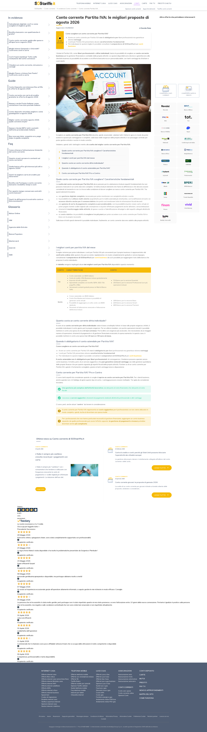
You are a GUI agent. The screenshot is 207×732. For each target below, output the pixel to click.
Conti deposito (146, 671)
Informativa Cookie (126, 716)
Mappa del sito (146, 694)
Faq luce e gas (101, 688)
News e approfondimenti (151, 690)
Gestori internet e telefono (50, 706)
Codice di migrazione (49, 697)
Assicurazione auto (125, 674)
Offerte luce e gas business (105, 681)
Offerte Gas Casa (102, 679)
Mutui (142, 678)
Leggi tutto (40, 489)
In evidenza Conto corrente (67, 9)
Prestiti (143, 682)
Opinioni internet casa (49, 704)
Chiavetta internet (77, 695)
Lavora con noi (164, 716)
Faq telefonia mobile (78, 690)
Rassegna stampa (82, 716)
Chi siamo (42, 716)
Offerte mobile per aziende (80, 683)
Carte (142, 675)
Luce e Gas (101, 671)
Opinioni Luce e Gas (103, 683)
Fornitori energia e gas (104, 697)
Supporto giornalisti (68, 716)
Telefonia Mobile (79, 671)
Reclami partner (152, 716)
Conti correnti (125, 687)
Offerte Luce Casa (102, 677)
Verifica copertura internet (50, 702)
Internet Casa (48, 671)
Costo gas (100, 695)
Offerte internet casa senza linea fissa (55, 679)
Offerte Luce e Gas (102, 674)
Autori (49, 716)
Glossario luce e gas (103, 690)
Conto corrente (49, 9)
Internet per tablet (77, 693)
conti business (101, 257)
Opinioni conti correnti (133, 9)
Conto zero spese (124, 691)
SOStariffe (38, 9)
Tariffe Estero (76, 681)
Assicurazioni (125, 671)
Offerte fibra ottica (48, 677)
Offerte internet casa (48, 674)
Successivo (31, 529)
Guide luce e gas (102, 686)
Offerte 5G (74, 679)
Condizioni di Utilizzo (97, 716)
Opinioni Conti (123, 695)
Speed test (45, 695)
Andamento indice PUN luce (106, 699)
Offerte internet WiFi (48, 683)
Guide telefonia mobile (79, 688)
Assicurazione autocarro (127, 681)
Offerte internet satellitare (50, 686)
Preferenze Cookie (139, 716)
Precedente (21, 529)
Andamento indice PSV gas (106, 702)
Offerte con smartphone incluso (82, 677)
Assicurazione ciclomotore (127, 679)
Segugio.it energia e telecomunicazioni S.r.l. (63, 726)
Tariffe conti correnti (164, 9)
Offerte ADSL (46, 688)
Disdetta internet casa (49, 699)
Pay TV (142, 686)
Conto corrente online (126, 693)
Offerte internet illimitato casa (52, 681)
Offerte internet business (50, 693)
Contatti (103, 719)
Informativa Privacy (112, 716)
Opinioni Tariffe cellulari (79, 686)
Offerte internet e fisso (49, 690)
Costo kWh (100, 693)
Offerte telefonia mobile (79, 674)
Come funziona (146, 698)
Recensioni (56, 716)
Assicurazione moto (125, 677)
